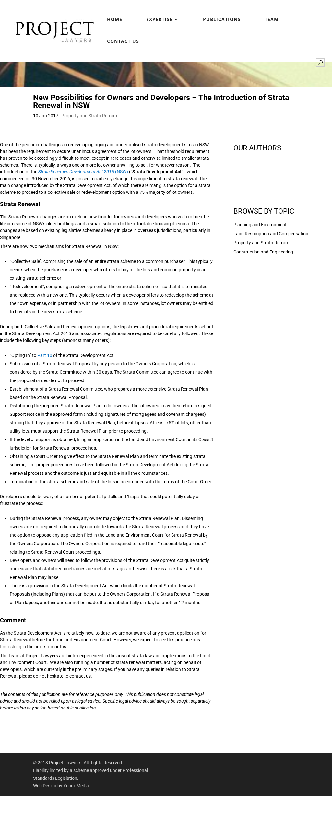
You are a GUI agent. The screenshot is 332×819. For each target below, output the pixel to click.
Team (272, 19)
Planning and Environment (260, 224)
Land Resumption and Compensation (270, 233)
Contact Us (123, 41)
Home (114, 19)
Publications (222, 19)
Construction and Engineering (263, 251)
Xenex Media (76, 785)
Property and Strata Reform (89, 115)
